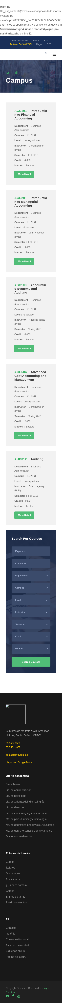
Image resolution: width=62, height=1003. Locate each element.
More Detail (24, 174)
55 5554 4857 (13, 747)
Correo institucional (19, 40)
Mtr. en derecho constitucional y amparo (29, 830)
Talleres (10, 867)
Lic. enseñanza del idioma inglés (25, 801)
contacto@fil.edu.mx (17, 754)
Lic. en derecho (15, 807)
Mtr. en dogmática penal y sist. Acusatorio (30, 824)
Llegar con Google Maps (19, 762)
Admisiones (13, 879)
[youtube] (18, 996)
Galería (10, 890)
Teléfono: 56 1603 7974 (21, 44)
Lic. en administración (18, 790)
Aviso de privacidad (17, 945)
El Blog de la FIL (15, 896)
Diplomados (13, 873)
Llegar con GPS (43, 44)
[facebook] (13, 996)
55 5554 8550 (13, 743)
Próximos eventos (16, 902)
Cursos (10, 861)
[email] (7, 996)
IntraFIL (36, 40)
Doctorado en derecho (19, 836)
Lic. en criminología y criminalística (26, 813)
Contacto (11, 927)
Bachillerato (13, 784)
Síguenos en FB (15, 951)
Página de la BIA (16, 956)
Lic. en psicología (16, 795)
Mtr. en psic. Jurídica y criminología (26, 819)
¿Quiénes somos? (16, 885)
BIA (46, 40)
